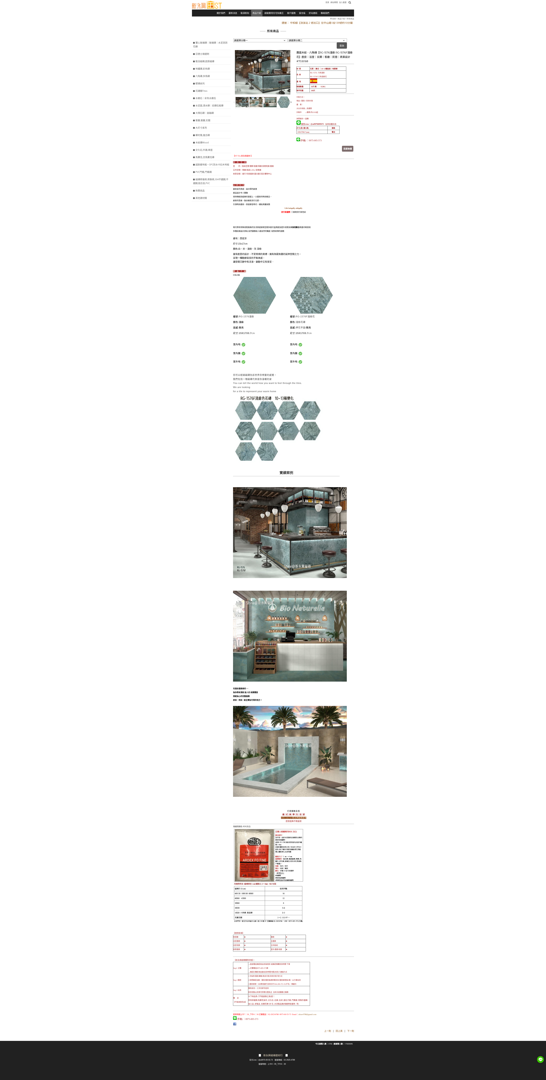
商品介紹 (341, 18)
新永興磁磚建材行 (273, 1055)
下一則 (350, 1030)
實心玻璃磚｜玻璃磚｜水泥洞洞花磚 (210, 44)
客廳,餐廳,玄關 (203, 120)
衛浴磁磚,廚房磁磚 (205, 61)
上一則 (327, 1030)
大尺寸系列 (201, 127)
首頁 (334, 18)
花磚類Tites (201, 90)
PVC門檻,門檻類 (204, 172)
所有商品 (350, 18)
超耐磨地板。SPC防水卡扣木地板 (212, 164)
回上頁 (339, 1030)
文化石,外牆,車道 (204, 149)
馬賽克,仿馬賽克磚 (205, 157)
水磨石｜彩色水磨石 (206, 98)
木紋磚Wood (202, 142)
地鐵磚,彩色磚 (203, 68)
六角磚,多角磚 (203, 76)
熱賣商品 (200, 190)
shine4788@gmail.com (307, 1014)
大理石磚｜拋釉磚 (205, 113)
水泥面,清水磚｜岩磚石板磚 (209, 105)
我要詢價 (347, 148)
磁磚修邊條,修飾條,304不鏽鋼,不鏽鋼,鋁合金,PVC (210, 181)
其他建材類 (201, 198)
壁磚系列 (200, 83)
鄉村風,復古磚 (203, 135)
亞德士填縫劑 (202, 53)
